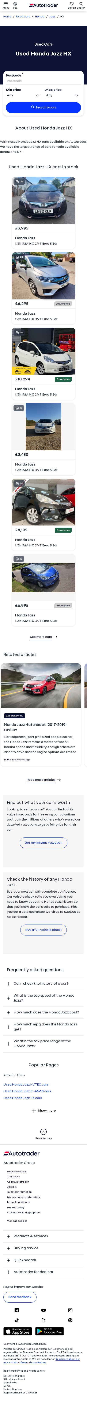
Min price (13, 90)
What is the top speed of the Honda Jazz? (44, 998)
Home (7, 16)
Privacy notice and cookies (23, 1197)
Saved (72, 8)
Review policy (15, 1207)
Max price (53, 90)
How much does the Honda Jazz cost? (46, 1013)
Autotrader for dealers (33, 1272)
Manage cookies (17, 1221)
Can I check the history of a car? (41, 984)
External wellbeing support (23, 1212)
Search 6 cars (45, 107)
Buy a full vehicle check (43, 930)
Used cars (23, 16)
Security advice (16, 1171)
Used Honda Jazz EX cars (22, 1098)
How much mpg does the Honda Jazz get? (45, 1027)
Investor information (19, 1192)
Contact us (13, 1176)
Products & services (31, 1236)
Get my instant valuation (43, 842)
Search (81, 8)
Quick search (25, 1260)
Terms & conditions (18, 1202)
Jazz (52, 16)
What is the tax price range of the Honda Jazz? (42, 1043)
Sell (15, 8)
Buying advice (26, 1248)
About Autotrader (18, 1182)
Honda (39, 16)
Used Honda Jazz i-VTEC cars (26, 1084)
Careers (12, 1187)
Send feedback (19, 1297)
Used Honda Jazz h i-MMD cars (27, 1091)
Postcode (13, 75)
